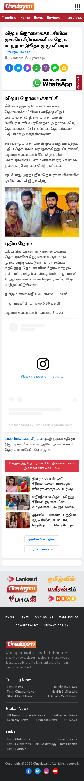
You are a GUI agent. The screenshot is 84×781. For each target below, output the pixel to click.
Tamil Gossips (67, 739)
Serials (25, 52)
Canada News (35, 715)
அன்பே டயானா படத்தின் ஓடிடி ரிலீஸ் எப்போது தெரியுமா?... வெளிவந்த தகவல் (54, 520)
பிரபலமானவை (41, 549)
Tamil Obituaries (18, 739)
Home (9, 616)
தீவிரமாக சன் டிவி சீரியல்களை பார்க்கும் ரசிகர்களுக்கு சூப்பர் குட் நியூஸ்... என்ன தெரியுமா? (54, 484)
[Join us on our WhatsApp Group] (53, 83)
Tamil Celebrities (19, 744)
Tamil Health (68, 744)
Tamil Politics (16, 749)
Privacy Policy (56, 625)
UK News (13, 715)
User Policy (69, 616)
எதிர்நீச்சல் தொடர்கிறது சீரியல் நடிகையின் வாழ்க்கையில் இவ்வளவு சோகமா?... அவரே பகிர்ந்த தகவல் (53, 502)
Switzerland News (64, 715)
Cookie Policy (27, 625)
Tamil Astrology (45, 744)
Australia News (46, 720)
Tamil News (15, 687)
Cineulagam (41, 763)
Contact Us (44, 616)
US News (70, 720)
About (25, 616)
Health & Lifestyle (64, 692)
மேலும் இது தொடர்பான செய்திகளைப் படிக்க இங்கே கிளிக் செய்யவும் (42, 465)
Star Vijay (12, 52)
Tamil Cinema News (20, 692)
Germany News (17, 720)
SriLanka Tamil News (62, 696)
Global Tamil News (20, 696)
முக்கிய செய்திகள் (42, 539)
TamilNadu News (65, 687)
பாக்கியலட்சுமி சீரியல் (24, 438)
